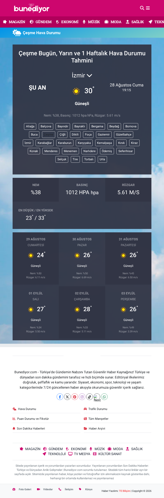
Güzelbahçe (123, 134)
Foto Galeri (24, 489)
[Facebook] (60, 396)
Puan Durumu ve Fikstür (33, 419)
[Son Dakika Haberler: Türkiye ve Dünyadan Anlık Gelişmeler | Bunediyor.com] (32, 8)
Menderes (51, 151)
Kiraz (134, 143)
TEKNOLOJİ (57, 454)
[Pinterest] (74, 396)
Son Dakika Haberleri (31, 428)
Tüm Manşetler (98, 419)
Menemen (70, 151)
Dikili (75, 134)
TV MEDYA (82, 454)
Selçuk (61, 159)
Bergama (97, 126)
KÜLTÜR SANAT (110, 454)
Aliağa (30, 126)
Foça (88, 134)
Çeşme (48, 134)
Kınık (121, 143)
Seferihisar (125, 151)
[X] (67, 396)
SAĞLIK (137, 21)
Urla (102, 159)
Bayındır (63, 126)
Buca (34, 134)
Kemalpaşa (104, 143)
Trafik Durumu (97, 409)
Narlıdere (89, 151)
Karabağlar (45, 143)
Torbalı (88, 159)
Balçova (46, 126)
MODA (115, 21)
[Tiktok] (89, 396)
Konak (34, 151)
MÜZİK (93, 21)
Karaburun (64, 143)
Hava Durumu (27, 409)
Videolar (48, 489)
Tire (75, 159)
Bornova (130, 126)
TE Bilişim (124, 490)
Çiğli (63, 134)
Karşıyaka (84, 143)
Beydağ (114, 126)
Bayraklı (79, 126)
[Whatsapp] (104, 396)
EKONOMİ (69, 21)
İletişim (68, 489)
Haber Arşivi (97, 428)
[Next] (97, 396)
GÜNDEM (43, 21)
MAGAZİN (16, 21)
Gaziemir (104, 134)
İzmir (28, 143)
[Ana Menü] (148, 8)
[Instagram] (82, 396)
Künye (88, 489)
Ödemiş (107, 151)
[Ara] (142, 8)
